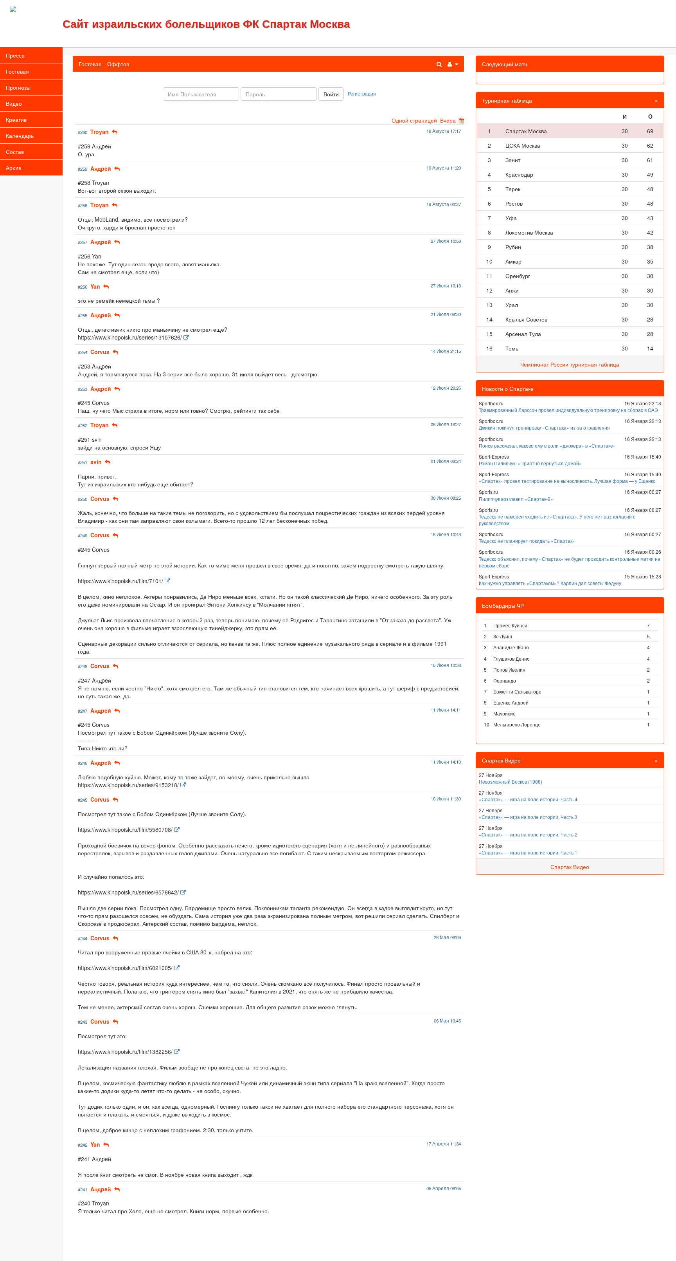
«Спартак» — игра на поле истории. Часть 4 (528, 799)
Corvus (100, 352)
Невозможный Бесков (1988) (510, 781)
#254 (82, 352)
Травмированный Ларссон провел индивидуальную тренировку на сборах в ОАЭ (568, 409)
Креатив (16, 119)
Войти (331, 94)
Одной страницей (414, 120)
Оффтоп (118, 64)
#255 (82, 315)
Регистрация (362, 93)
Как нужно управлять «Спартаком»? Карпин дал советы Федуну (550, 583)
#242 (82, 1145)
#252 (82, 425)
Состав (15, 151)
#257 (82, 242)
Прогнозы (18, 87)
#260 (82, 132)
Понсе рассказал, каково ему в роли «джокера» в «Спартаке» (547, 445)
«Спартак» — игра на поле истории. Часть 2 (528, 834)
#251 (82, 462)
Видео (14, 103)
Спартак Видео (569, 867)
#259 (82, 169)
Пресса (15, 55)
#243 (82, 1022)
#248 (82, 666)
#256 (82, 287)
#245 (82, 800)
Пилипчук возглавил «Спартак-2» (516, 498)
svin (96, 462)
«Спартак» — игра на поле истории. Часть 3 (528, 816)
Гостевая (17, 71)
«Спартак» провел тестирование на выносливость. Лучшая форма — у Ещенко (567, 480)
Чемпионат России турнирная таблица (569, 364)
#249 (82, 535)
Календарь (20, 135)
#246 (82, 763)
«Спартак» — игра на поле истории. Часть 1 (528, 852)
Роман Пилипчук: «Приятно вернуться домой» (530, 463)
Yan (95, 286)
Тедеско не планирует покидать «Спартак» (527, 540)
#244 (82, 938)
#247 (82, 711)
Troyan (99, 131)
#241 (82, 1189)
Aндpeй (100, 168)
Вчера (448, 120)
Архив (13, 168)
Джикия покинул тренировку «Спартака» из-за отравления (544, 427)
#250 (82, 499)
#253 (82, 389)
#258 (82, 205)
